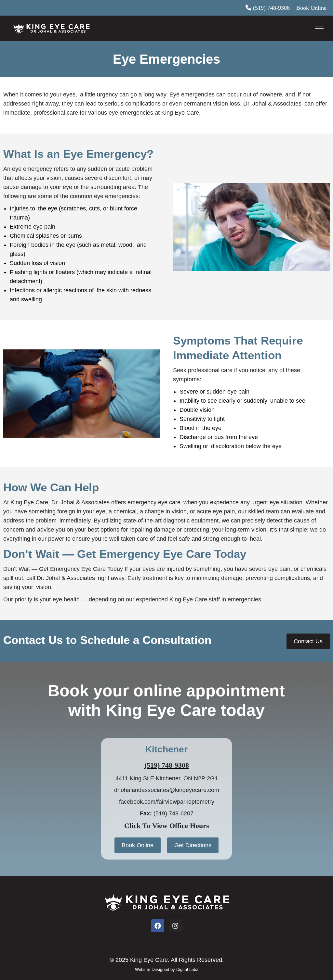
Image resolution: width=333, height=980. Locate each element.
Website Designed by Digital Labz (166, 969)
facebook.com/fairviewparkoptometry (166, 801)
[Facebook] (157, 925)
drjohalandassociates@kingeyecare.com (166, 790)
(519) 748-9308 (271, 8)
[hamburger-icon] (319, 28)
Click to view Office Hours (166, 826)
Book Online (311, 8)
